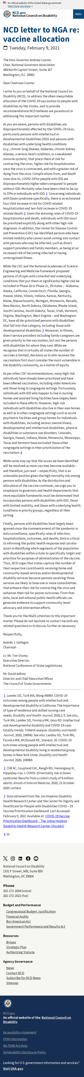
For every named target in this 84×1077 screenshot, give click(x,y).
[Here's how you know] (42, 5)
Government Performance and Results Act (35, 926)
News (10, 968)
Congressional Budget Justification (31, 911)
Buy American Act (18, 921)
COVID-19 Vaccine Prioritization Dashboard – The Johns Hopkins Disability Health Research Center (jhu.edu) (36, 821)
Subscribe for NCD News (23, 978)
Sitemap (12, 983)
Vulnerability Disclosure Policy (24, 1052)
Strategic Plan (16, 947)
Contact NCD (15, 973)
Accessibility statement (19, 1032)
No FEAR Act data (15, 1046)
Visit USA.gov (13, 1068)
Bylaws (11, 942)
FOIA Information (15, 1039)
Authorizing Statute (20, 952)
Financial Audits (17, 916)
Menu (78, 14)
